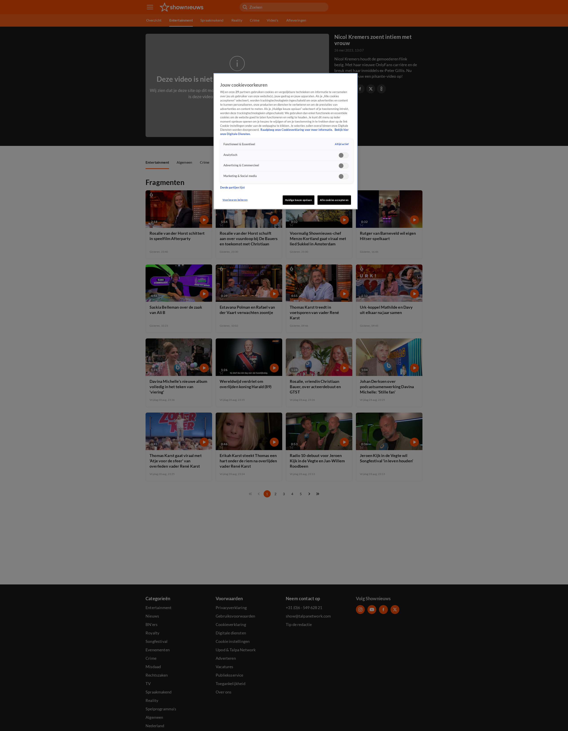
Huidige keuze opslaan (298, 200)
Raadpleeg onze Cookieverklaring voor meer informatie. (296, 130)
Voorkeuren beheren (235, 199)
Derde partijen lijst (232, 187)
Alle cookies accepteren (334, 200)
